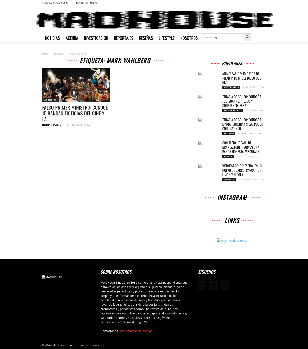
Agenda (72, 38)
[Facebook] (249, 3)
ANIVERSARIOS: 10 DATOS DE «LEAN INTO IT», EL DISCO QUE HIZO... (241, 78)
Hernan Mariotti (54, 124)
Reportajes (123, 38)
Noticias (52, 38)
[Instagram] (256, 3)
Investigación (96, 38)
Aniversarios (231, 87)
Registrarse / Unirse (86, 2)
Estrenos (229, 179)
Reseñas (146, 38)
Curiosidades (50, 99)
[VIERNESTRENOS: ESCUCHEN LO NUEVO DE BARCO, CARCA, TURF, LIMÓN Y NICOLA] (208, 171)
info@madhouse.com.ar (135, 331)
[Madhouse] (154, 19)
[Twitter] (263, 3)
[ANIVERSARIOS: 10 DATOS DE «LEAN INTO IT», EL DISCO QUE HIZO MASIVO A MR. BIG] (208, 79)
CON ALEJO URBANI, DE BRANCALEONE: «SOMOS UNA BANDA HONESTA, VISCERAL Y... (241, 147)
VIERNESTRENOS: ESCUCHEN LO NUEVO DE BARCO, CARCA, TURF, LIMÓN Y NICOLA (242, 170)
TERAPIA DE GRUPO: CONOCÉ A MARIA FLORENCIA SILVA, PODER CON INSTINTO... (242, 124)
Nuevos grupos (233, 110)
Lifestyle (167, 38)
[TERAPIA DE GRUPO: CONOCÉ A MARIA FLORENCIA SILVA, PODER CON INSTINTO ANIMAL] (208, 125)
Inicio (45, 54)
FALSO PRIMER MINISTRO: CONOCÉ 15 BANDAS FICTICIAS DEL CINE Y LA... (75, 113)
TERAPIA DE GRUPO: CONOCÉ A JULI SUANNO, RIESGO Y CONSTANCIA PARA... (241, 101)
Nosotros (189, 38)
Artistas (229, 133)
